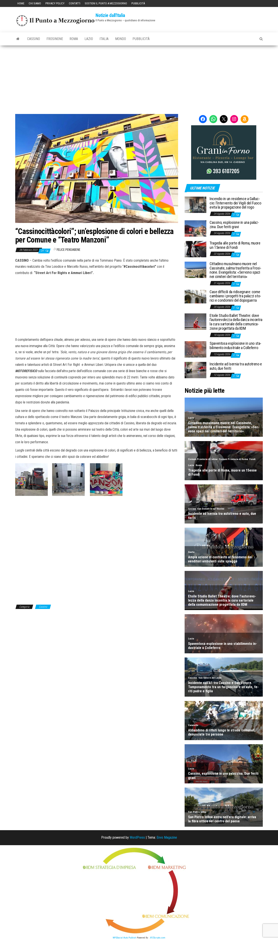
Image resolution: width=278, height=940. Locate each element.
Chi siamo (35, 3)
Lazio (88, 39)
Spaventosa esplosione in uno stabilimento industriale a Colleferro (235, 345)
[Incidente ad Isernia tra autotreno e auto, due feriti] (195, 370)
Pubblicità (138, 3)
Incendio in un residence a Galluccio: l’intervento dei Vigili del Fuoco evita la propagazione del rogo (235, 203)
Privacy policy (55, 3)
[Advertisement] (139, 78)
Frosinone (54, 39)
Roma (74, 39)
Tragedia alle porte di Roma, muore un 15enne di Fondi (235, 245)
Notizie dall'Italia (110, 15)
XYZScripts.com (157, 937)
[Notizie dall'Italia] (18, 38)
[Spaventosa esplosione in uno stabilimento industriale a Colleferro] (195, 349)
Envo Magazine (167, 837)
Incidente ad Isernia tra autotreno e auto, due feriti (236, 366)
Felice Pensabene (68, 249)
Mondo (120, 39)
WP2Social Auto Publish (124, 937)
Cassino (33, 39)
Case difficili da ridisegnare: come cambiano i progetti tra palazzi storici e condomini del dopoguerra (235, 296)
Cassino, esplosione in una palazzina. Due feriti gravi (234, 224)
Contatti (74, 3)
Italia (104, 39)
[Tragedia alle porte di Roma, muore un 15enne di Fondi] (195, 249)
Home (20, 3)
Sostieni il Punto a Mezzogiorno (106, 3)
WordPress (137, 837)
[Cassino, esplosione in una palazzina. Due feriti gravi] (195, 228)
